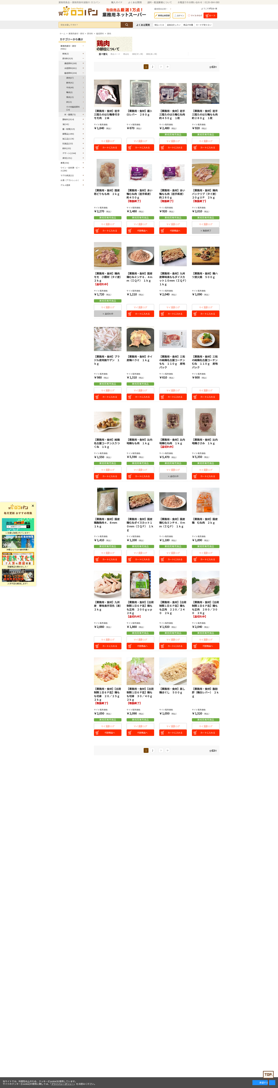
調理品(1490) (68, 133)
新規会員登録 (164, 15)
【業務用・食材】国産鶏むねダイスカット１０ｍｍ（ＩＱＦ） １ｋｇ (140, 524)
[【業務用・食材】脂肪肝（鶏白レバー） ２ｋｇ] (205, 671)
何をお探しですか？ (69, 24)
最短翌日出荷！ (161, 8)
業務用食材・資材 (76, 33)
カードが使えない (203, 24)
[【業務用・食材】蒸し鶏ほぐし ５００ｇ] (173, 671)
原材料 (90, 33)
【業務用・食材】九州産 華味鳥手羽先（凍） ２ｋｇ (109, 605)
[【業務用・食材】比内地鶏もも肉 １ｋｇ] (140, 422)
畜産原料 (100, 33)
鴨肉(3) (69, 92)
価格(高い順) (151, 54)
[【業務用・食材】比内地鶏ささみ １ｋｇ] (205, 422)
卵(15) (69, 102)
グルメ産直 (65, 185)
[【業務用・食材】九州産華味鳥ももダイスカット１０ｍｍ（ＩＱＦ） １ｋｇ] (173, 256)
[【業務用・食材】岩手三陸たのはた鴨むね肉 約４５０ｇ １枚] (173, 93)
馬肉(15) (70, 97)
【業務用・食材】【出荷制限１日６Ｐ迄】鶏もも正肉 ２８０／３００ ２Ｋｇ (205, 607)
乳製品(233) (67, 143)
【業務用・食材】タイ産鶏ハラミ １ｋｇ (139, 358)
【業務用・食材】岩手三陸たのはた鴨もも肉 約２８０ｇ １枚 (206, 114)
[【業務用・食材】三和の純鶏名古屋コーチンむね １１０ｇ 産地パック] (205, 339)
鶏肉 (109, 33)
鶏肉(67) (70, 77)
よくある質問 (135, 2)
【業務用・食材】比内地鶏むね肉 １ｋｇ (172, 441)
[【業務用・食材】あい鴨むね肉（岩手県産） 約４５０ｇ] (140, 173)
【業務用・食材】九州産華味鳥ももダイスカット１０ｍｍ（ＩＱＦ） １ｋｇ (174, 278)
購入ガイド (116, 2)
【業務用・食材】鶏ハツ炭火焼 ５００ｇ (205, 275)
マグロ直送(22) (67, 175)
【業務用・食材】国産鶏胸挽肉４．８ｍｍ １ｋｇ (107, 522)
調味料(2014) (68, 119)
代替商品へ (142, 230)
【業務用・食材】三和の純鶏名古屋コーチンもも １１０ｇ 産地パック (172, 362)
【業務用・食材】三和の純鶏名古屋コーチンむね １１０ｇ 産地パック (205, 362)
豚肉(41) (70, 82)
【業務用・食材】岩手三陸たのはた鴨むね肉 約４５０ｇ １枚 (173, 114)
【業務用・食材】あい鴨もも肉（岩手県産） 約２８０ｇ (172, 193)
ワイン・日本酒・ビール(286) (70, 169)
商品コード (116, 54)
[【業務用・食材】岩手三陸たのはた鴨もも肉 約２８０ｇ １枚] (205, 93)
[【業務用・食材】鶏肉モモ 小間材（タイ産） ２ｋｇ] (107, 256)
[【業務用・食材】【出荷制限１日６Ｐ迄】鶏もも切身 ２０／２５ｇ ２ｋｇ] (107, 671)
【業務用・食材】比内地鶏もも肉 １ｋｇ (139, 441)
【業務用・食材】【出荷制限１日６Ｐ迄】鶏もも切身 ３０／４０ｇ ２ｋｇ (141, 694)
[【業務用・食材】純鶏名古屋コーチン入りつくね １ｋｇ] (107, 422)
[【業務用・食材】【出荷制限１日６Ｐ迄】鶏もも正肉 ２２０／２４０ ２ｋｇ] (173, 584)
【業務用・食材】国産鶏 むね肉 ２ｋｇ (205, 520)
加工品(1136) (68, 138)
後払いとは (159, 24)
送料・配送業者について (159, 2)
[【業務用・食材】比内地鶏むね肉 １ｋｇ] (173, 422)
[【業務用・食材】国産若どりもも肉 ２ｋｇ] (107, 173)
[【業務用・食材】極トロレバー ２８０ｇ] (140, 93)
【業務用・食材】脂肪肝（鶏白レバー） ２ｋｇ (205, 692)
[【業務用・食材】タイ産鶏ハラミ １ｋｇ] (140, 339)
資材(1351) (67, 158)
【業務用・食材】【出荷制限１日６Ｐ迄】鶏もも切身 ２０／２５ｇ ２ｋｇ (108, 694)
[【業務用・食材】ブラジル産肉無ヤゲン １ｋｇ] (107, 339)
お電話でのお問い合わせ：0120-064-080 (198, 2)
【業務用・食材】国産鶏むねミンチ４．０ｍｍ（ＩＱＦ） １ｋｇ (172, 522)
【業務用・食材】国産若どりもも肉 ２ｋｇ (107, 192)
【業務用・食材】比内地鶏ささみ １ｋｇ (205, 441)
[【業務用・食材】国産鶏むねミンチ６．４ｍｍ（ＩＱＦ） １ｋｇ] (140, 256)
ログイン (180, 15)
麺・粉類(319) (68, 129)
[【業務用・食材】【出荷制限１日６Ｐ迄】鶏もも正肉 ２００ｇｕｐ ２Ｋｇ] (140, 584)
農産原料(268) (70, 63)
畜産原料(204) (70, 73)
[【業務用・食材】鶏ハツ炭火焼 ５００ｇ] (205, 256)
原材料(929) (67, 58)
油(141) (65, 124)
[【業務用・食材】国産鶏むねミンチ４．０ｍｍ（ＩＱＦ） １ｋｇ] (173, 501)
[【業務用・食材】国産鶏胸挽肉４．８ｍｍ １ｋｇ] (107, 501)
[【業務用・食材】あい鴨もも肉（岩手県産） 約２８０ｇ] (173, 173)
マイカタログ (196, 15)
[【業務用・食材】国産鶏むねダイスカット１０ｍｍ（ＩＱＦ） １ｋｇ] (140, 501)
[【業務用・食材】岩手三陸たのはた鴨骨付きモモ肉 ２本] (107, 93)
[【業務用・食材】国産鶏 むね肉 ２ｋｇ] (205, 501)
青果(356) (64, 162)
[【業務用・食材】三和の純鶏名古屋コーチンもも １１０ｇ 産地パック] (173, 339)
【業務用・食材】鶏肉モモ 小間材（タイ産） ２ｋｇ (109, 277)
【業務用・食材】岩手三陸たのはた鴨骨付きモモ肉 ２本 (107, 114)
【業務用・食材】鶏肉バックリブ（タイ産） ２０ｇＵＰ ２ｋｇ (205, 193)
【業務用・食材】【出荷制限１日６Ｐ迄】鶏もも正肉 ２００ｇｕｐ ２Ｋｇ (141, 607)
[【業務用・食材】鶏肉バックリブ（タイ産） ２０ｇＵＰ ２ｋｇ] (205, 173)
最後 (167, 66)
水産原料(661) (70, 68)
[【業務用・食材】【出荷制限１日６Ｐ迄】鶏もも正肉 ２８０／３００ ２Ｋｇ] (205, 584)
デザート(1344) (69, 153)
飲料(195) (66, 148)
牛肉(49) (70, 87)
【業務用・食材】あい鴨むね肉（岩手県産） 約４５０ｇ (140, 193)
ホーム (62, 33)
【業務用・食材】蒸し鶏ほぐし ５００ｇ (172, 690)
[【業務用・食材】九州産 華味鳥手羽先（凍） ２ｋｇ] (107, 584)
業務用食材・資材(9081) (68, 47)
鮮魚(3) (65, 53)
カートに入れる (109, 147)
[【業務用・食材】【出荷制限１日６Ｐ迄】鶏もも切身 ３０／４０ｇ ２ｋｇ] (140, 671)
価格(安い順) (138, 54)
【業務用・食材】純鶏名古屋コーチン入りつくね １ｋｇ (107, 443)
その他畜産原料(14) (73, 108)
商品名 (126, 54)
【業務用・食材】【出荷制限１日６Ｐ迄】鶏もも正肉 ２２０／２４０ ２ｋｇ (172, 607)
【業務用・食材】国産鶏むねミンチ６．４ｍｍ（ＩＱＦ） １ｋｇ (139, 277)
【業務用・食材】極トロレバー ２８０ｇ (139, 112)
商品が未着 (188, 24)
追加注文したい (174, 24)
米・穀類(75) (70, 114)
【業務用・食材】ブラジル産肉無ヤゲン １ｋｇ (107, 360)
